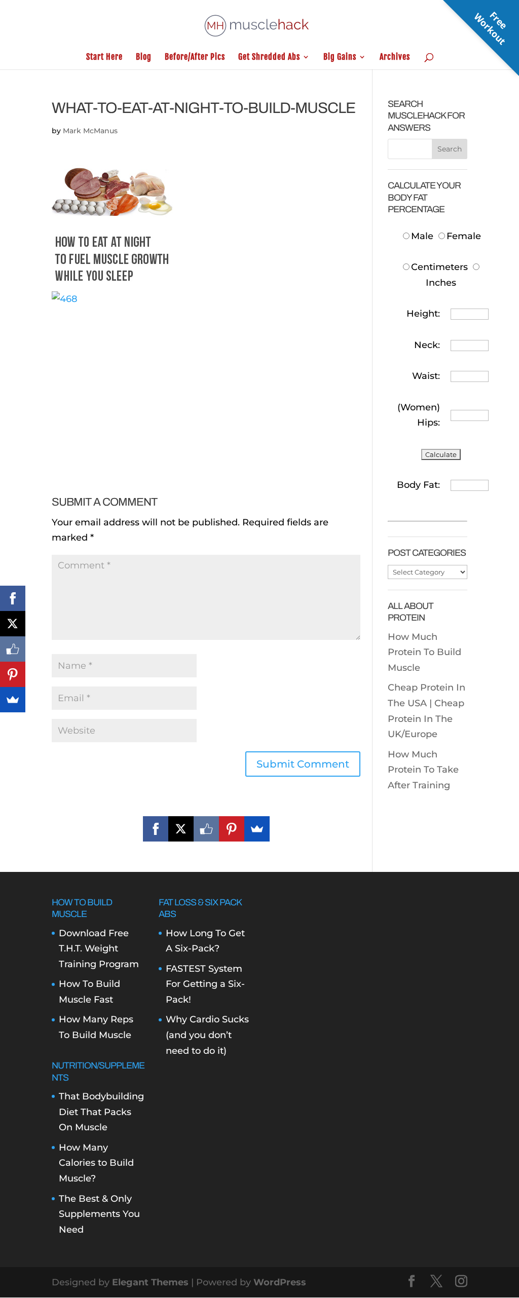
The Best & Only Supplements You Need (99, 1214)
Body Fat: (418, 484)
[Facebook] (155, 829)
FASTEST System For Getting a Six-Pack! (205, 984)
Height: (423, 313)
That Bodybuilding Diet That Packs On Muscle (101, 1112)
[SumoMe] (257, 829)
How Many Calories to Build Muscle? (96, 1163)
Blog (144, 57)
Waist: (426, 375)
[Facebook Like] (206, 829)
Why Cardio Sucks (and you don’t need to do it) (207, 1035)
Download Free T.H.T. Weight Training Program (99, 949)
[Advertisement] (206, 377)
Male (423, 236)
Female (464, 236)
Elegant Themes (150, 1282)
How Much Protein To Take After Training (423, 770)
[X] (181, 829)
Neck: (427, 345)
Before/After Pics (195, 57)
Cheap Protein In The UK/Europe (426, 719)
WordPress (279, 1282)
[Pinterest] (231, 829)
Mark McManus (90, 130)
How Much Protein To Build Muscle (424, 652)
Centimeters (439, 267)
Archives (395, 57)
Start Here (104, 57)
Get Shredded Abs (269, 57)
